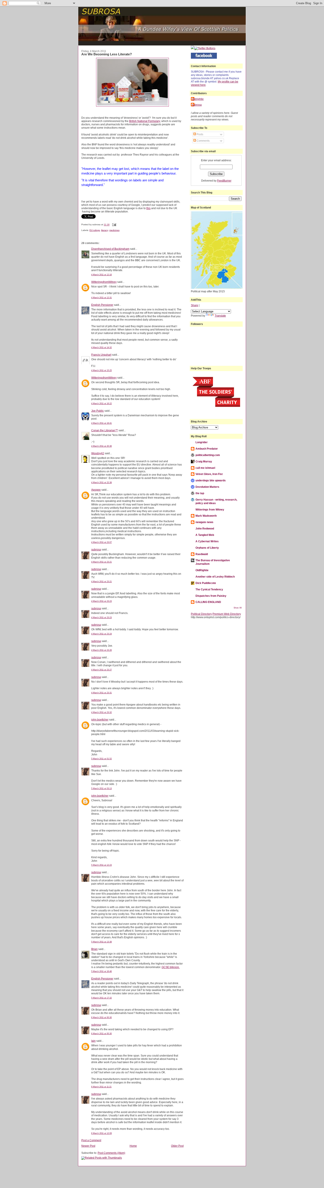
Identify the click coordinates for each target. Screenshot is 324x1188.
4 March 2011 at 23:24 (101, 634)
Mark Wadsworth (206, 515)
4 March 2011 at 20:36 (101, 446)
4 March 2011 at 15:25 (101, 370)
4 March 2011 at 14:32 (101, 347)
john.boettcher (99, 719)
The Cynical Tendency (209, 589)
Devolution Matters (207, 486)
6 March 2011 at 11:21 (101, 1087)
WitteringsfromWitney (104, 281)
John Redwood (205, 528)
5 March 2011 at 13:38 (101, 942)
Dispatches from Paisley (211, 595)
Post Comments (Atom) (111, 1152)
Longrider (202, 442)
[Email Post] (113, 224)
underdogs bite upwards (211, 480)
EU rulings (94, 230)
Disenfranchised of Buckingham (110, 248)
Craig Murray (204, 461)
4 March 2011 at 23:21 (101, 562)
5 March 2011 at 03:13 (101, 788)
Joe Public (97, 410)
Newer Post (88, 1145)
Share (194, 305)
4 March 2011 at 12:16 (101, 275)
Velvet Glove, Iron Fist (209, 474)
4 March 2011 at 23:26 (101, 650)
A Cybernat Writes (207, 541)
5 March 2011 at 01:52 (101, 759)
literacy (104, 230)
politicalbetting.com (208, 455)
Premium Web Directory (226, 613)
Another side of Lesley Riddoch (215, 576)
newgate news (204, 522)
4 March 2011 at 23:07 (101, 542)
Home (133, 1145)
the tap (200, 493)
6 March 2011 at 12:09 (101, 1133)
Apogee (96, 489)
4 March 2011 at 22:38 (101, 482)
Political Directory (201, 613)
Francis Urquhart (101, 354)
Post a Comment (91, 1140)
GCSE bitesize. (171, 967)
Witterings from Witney (210, 509)
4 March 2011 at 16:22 (101, 403)
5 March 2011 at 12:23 (101, 865)
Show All (238, 608)
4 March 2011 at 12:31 (101, 298)
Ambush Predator (207, 448)
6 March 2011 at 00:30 (101, 1017)
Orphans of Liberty (207, 547)
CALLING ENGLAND (208, 602)
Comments (203, 140)
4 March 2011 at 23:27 (101, 670)
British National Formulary (144, 121)
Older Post (177, 1145)
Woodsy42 (97, 453)
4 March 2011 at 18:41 (101, 423)
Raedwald (202, 554)
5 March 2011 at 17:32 (101, 998)
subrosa (96, 549)
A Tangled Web (205, 534)
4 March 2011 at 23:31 (101, 693)
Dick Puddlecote (206, 583)
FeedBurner (224, 180)
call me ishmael (205, 467)
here (203, 84)
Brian (94, 949)
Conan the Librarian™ (104, 430)
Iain (93, 1040)
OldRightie (202, 570)
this (148, 208)
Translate (220, 315)
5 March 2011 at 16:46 (101, 971)
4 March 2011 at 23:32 (101, 712)
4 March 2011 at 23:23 (101, 601)
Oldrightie (198, 99)
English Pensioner (102, 304)
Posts (199, 134)
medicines (114, 230)
